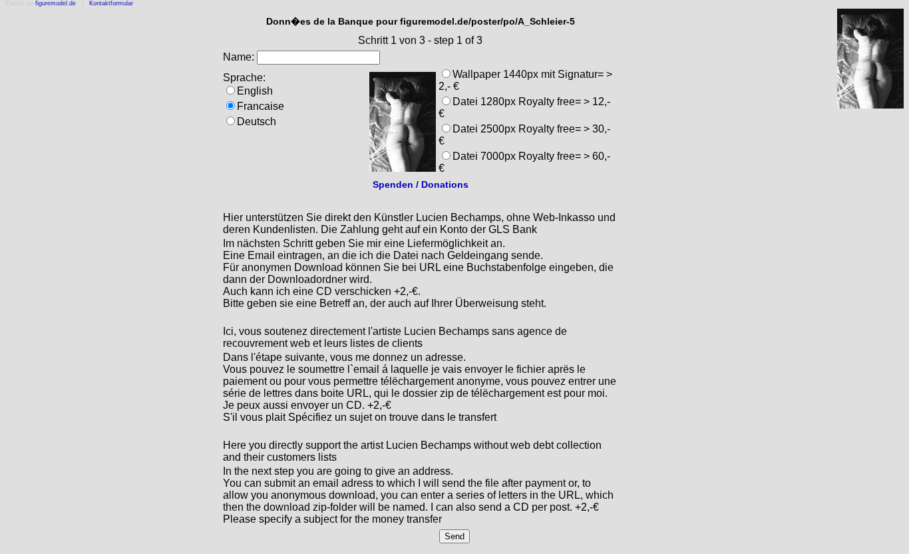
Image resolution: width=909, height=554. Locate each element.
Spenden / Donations (420, 184)
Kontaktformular (111, 3)
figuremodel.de (55, 3)
